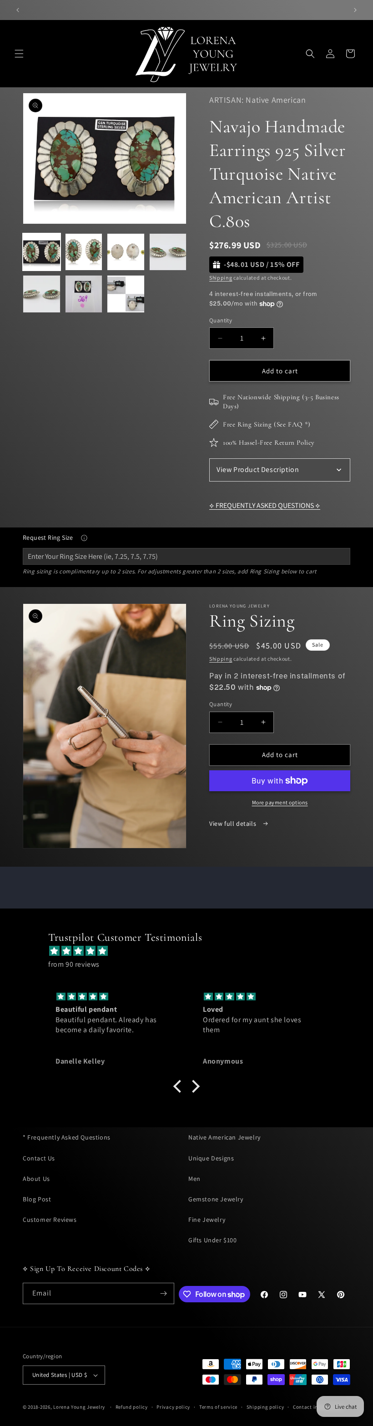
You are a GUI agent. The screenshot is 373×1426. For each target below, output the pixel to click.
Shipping (220, 277)
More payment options (280, 802)
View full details (233, 823)
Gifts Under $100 (212, 1240)
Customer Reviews (50, 1219)
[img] (191, 951)
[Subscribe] (164, 1293)
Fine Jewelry (206, 1219)
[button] (19, 54)
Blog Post (37, 1199)
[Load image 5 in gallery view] (41, 294)
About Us (36, 1179)
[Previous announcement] (18, 10)
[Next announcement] (355, 10)
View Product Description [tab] (258, 469)
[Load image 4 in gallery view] (168, 252)
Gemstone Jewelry (215, 1199)
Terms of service (218, 1407)
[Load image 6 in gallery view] (84, 294)
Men (194, 1179)
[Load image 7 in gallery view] (126, 294)
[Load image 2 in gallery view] (84, 252)
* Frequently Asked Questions (67, 1137)
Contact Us (39, 1158)
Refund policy (132, 1407)
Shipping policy (265, 1407)
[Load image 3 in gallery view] (126, 252)
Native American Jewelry (224, 1137)
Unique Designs (211, 1158)
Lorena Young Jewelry (79, 1407)
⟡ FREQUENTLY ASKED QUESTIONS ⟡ (264, 505)
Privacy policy (173, 1407)
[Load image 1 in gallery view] (41, 252)
